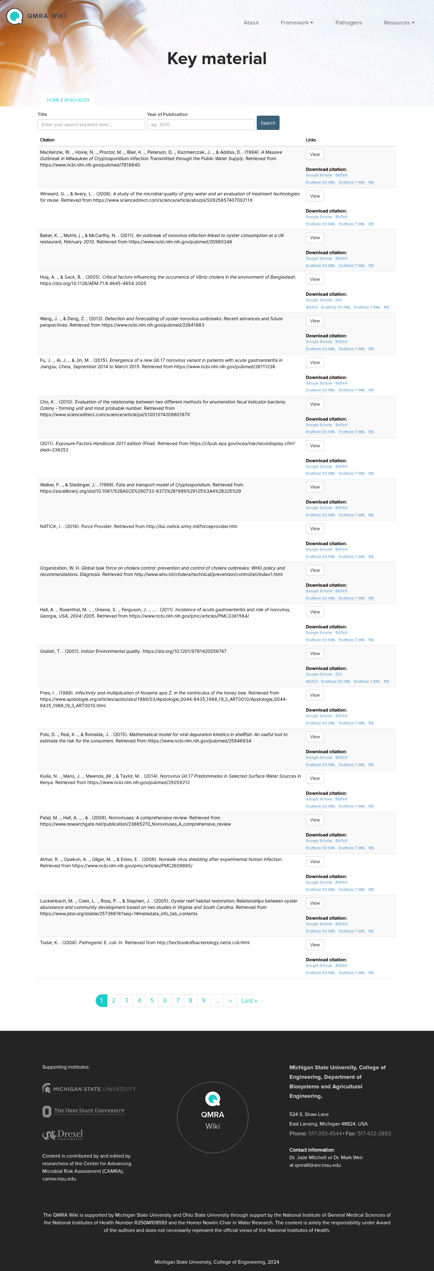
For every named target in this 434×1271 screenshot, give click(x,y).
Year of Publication (167, 114)
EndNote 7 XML (352, 182)
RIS (371, 182)
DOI (339, 300)
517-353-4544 (325, 1133)
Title (42, 114)
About (251, 22)
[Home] (16, 16)
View (315, 154)
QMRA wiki (46, 16)
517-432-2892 (374, 1133)
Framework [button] (295, 22)
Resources (77, 100)
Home (53, 100)
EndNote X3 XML (321, 182)
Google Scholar (319, 175)
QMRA (212, 1120)
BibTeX (342, 175)
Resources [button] (397, 22)
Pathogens (349, 22)
